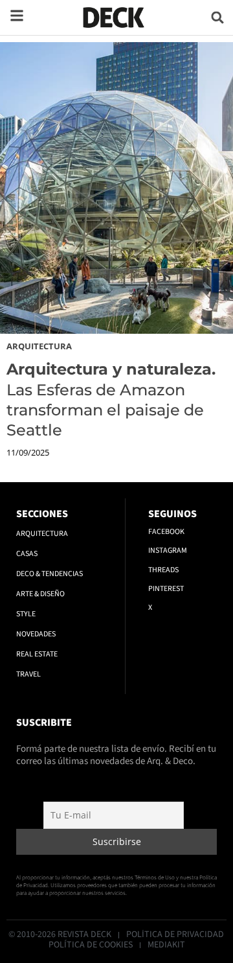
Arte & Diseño (40, 593)
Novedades (36, 634)
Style (26, 614)
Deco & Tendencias (49, 573)
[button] (217, 17)
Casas (27, 553)
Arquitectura (39, 346)
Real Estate (37, 654)
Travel (28, 674)
